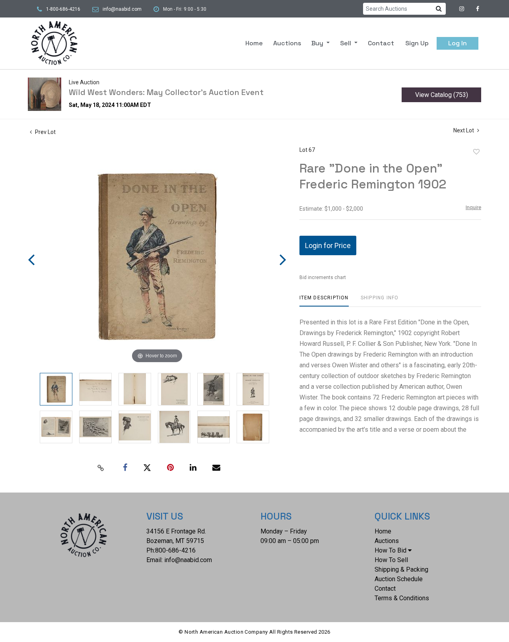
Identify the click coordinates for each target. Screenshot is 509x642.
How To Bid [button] (390, 550)
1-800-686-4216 (63, 9)
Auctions (287, 43)
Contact (381, 43)
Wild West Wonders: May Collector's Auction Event (166, 92)
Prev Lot (45, 132)
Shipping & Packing (401, 569)
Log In (457, 43)
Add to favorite (476, 151)
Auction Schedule (399, 579)
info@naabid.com (122, 9)
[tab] (324, 300)
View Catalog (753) (441, 95)
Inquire (473, 207)
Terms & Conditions (402, 598)
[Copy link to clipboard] (101, 468)
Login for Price (328, 245)
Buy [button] (318, 43)
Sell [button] (346, 43)
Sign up (417, 43)
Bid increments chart (322, 277)
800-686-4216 (175, 550)
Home (254, 43)
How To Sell (391, 560)
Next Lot (464, 130)
